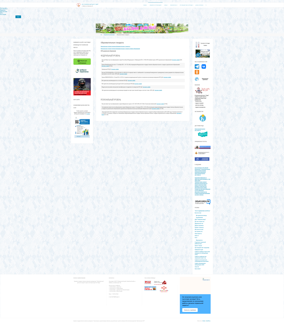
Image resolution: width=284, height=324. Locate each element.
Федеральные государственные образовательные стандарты (115, 46)
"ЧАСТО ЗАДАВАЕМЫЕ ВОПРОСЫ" (202, 211)
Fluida (203, 320)
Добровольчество (199, 223)
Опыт (196, 237)
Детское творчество (199, 221)
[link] (206, 5)
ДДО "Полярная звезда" (200, 219)
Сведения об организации (109, 34)
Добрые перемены (199, 225)
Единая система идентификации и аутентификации (202, 189)
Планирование (199, 217)
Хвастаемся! (198, 268)
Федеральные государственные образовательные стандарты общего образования (120, 48)
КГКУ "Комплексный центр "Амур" (90, 4)
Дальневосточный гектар (201, 192)
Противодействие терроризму (202, 247)
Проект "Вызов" (198, 245)
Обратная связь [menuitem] (3, 11)
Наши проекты (198, 233)
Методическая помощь (201, 215)
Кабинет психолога (199, 227)
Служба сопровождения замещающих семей (200, 264)
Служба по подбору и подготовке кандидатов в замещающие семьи (202, 253)
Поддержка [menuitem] (2, 10)
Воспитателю (198, 213)
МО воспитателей (199, 229)
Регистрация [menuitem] (3, 14)
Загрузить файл (175, 59)
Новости (197, 235)
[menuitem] (142, 16)
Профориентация (199, 249)
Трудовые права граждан (201, 182)
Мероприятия (199, 240)
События (197, 266)
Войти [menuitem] (1, 13)
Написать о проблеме (190, 310)
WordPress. (208, 320)
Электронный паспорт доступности (200, 129)
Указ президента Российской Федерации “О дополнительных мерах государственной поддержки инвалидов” (202, 170)
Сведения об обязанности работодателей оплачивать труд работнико (202, 179)
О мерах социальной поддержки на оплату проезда (202, 194)
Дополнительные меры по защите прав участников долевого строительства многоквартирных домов (201, 185)
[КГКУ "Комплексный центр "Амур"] (79, 5)
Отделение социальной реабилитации (200, 242)
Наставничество (198, 231)
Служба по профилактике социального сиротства (200, 257)
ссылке (88, 113)
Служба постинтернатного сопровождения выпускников (201, 260)
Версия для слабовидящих (82, 62)
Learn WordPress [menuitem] (4, 8)
